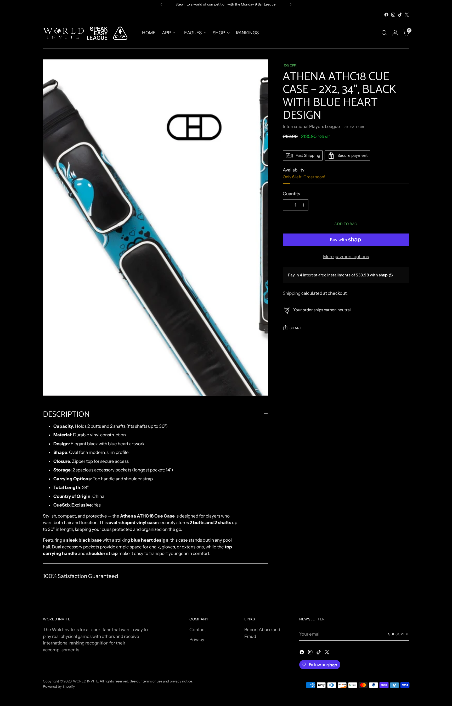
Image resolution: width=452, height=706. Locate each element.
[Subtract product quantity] (287, 205)
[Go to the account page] (395, 32)
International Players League (311, 126)
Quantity (291, 193)
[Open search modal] (384, 32)
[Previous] (161, 4)
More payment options (346, 256)
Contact (197, 629)
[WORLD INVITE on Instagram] (393, 14)
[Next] (290, 4)
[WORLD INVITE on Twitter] (406, 14)
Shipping (292, 293)
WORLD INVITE (85, 681)
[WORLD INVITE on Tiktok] (400, 14)
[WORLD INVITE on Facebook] (386, 14)
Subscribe (398, 634)
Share (296, 328)
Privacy (196, 639)
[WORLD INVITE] (88, 33)
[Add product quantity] (303, 205)
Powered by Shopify (59, 686)
